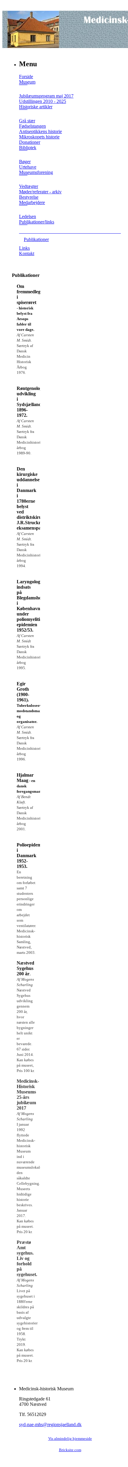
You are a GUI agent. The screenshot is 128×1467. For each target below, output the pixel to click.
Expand (23, 89)
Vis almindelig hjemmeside (70, 1439)
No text (5, 5)
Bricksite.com (70, 1450)
